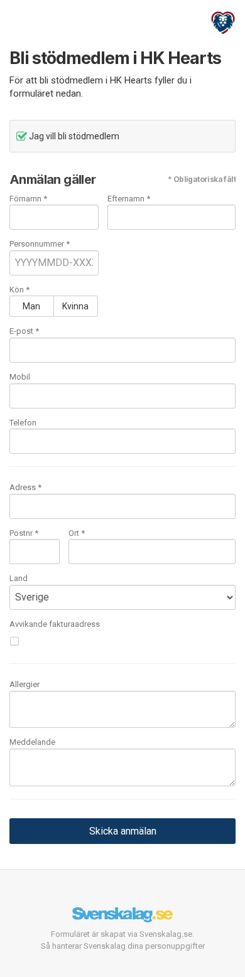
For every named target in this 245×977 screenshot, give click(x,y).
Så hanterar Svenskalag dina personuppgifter (123, 946)
